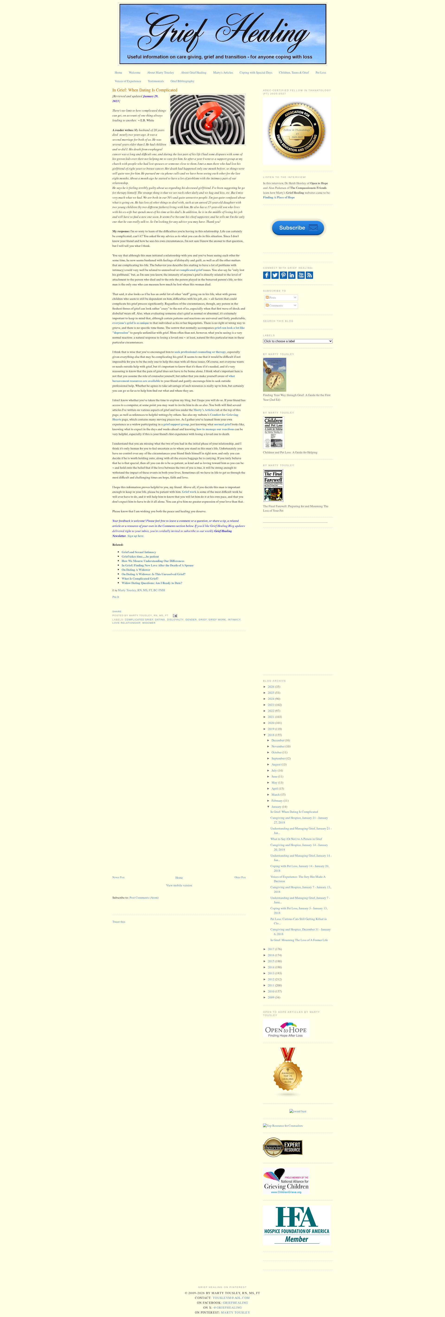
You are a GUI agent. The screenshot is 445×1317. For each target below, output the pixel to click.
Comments (276, 305)
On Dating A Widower (136, 569)
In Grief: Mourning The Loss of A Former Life (299, 940)
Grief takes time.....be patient (140, 556)
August (276, 764)
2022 (271, 711)
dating (160, 619)
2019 (271, 729)
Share (117, 611)
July (275, 770)
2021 (271, 717)
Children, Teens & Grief (294, 72)
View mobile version (179, 885)
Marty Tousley (235, 1312)
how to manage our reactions (216, 429)
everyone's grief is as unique (130, 322)
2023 (271, 705)
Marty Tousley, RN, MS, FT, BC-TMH (141, 590)
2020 (271, 723)
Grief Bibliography (182, 81)
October (277, 752)
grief (203, 619)
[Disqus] (179, 694)
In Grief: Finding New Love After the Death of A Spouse (158, 565)
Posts (272, 297)
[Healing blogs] (288, 1096)
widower (149, 623)
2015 (271, 961)
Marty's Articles (223, 72)
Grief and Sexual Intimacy (139, 552)
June (275, 776)
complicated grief (191, 270)
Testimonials (156, 81)
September (279, 758)
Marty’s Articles (204, 409)
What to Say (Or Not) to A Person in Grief (296, 839)
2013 (271, 973)
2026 (271, 686)
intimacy (234, 619)
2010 (271, 991)
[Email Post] (174, 615)
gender (191, 619)
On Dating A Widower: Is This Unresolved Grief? (154, 574)
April (275, 788)
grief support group (176, 424)
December (278, 740)
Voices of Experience (128, 81)
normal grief (222, 424)
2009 (271, 997)
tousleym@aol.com (231, 1298)
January (277, 806)
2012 (271, 979)
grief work (217, 619)
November (278, 746)
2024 (271, 699)
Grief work (189, 491)
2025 (271, 693)
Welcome (134, 72)
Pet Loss (321, 72)
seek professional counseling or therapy (200, 351)
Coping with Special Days (256, 72)
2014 (271, 967)
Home (118, 72)
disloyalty (175, 619)
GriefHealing (235, 1303)
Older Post (240, 877)
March (276, 794)
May (275, 782)
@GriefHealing (227, 1307)
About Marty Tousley (160, 72)
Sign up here (135, 536)
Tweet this (118, 922)
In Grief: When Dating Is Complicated (144, 90)
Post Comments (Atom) (144, 897)
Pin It (115, 597)
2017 (271, 949)
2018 (271, 735)
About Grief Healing (194, 72)
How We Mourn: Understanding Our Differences (153, 560)
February (277, 800)
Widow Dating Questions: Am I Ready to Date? (152, 583)
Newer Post (118, 877)
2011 (271, 985)
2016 (271, 955)
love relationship (126, 623)
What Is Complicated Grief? (140, 578)
